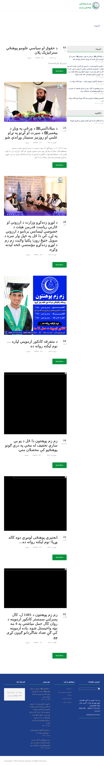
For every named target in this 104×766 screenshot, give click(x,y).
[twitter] (95, 761)
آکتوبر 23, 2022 (52, 142)
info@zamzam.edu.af (92, 714)
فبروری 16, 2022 (51, 455)
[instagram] (99, 761)
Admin (37, 58)
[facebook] (85, 761)
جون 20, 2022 (52, 254)
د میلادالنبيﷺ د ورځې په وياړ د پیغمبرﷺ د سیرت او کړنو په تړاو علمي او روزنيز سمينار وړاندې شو (31, 132)
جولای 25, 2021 (99, 123)
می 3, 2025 (53, 58)
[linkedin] (92, 761)
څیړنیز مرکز (67, 702)
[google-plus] (88, 761)
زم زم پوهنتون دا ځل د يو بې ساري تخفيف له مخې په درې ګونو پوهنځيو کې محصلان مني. (31, 445)
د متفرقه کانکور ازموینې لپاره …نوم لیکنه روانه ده (86, 81)
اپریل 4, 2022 (52, 351)
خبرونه (29, 58)
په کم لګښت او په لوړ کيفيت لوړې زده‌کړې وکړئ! (86, 120)
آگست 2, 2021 (52, 642)
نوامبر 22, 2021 (52, 547)
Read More (59, 71)
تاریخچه (68, 688)
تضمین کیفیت (66, 698)
